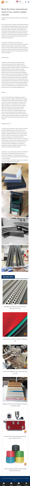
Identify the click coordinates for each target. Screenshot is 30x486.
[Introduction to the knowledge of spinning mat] (15, 324)
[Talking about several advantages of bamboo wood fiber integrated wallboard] (15, 389)
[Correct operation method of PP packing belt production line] (15, 454)
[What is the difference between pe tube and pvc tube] (15, 357)
